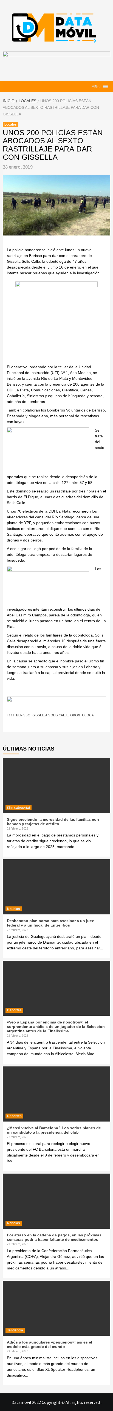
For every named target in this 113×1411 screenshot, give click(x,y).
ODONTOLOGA (82, 715)
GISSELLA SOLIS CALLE (50, 715)
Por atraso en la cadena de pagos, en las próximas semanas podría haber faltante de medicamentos (54, 1237)
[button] (96, 86)
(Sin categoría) (18, 807)
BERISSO (23, 715)
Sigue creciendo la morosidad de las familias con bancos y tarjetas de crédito (53, 821)
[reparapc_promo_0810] (56, 701)
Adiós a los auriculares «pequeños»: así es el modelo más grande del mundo (49, 1344)
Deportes (14, 1010)
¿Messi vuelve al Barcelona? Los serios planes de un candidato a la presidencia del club (54, 1130)
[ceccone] (56, 322)
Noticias (13, 909)
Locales (10, 124)
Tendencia (15, 1330)
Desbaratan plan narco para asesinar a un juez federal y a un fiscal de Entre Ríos (50, 923)
